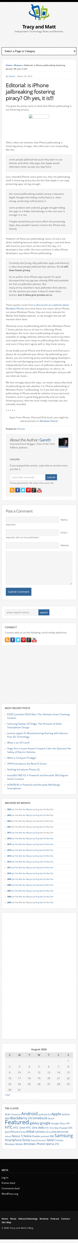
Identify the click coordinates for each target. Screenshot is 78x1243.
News (13, 1218)
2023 (9, 815)
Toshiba (59, 1140)
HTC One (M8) (35, 1128)
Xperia (50, 1144)
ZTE (57, 1144)
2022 (9, 821)
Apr (24, 815)
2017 (9, 832)
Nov (48, 815)
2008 (9, 885)
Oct (44, 815)
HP (68, 1123)
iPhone (14, 1132)
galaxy (34, 1123)
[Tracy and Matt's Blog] (39, 19)
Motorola (62, 1132)
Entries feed (8, 1183)
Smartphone (13, 1140)
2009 (9, 879)
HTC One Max (52, 1128)
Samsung (64, 1135)
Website (65, 545)
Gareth (12, 76)
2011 (9, 867)
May (28, 809)
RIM (52, 1136)
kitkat (30, 1131)
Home (9, 65)
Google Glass (58, 1123)
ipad (7, 1131)
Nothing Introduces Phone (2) (23, 769)
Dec (51, 838)
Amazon (16, 1114)
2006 (9, 896)
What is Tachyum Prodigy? (21, 758)
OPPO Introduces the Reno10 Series (27, 763)
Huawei (63, 1128)
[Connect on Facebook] (17, 490)
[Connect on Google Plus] (33, 490)
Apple (56, 1113)
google (45, 1123)
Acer (8, 1114)
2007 (9, 890)
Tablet (50, 1140)
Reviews (44, 1218)
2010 (9, 873)
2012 (9, 861)
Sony (26, 1140)
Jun (31, 809)
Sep (41, 838)
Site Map (6, 1222)
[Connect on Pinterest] (28, 490)
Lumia (52, 1132)
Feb (16, 832)
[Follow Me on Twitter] (23, 490)
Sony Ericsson (38, 1140)
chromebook (37, 1118)
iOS (70, 1128)
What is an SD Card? (18, 742)
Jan (13, 832)
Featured (17, 1122)
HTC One (19, 1128)
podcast (45, 1136)
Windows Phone (48, 421)
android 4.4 (44, 1114)
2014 (9, 850)
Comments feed (10, 1188)
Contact (65, 1218)
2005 (9, 902)
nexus (8, 1136)
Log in (5, 1177)
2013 (9, 856)
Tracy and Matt (39, 26)
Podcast (54, 1218)
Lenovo (40, 1132)
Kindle (22, 1132)
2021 (9, 827)
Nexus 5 (17, 1136)
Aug (37, 815)
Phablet (36, 1136)
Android (29, 1113)
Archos (66, 1114)
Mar (20, 832)
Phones (18, 65)
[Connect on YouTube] (39, 490)
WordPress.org (10, 1193)
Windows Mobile (14, 1144)
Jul (34, 815)
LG (46, 1132)
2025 (9, 809)
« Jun (7, 1094)
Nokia (27, 1136)
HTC (9, 1127)
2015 (9, 844)
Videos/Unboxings (28, 1218)
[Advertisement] (39, 40)
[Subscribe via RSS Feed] (12, 490)
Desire (51, 1118)
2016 (9, 838)
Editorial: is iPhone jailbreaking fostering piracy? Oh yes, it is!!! (30, 92)
